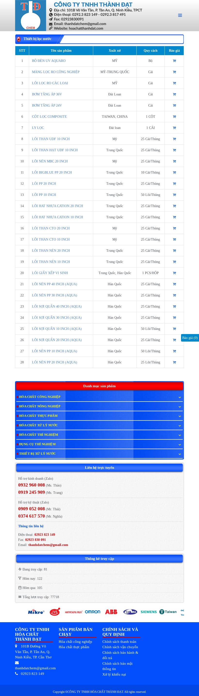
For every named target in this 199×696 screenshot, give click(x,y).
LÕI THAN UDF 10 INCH (51, 139)
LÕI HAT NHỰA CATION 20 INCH (57, 206)
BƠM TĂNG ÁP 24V (47, 105)
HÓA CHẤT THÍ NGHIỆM (38, 434)
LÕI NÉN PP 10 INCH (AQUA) (54, 351)
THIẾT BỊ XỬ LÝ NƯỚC (37, 453)
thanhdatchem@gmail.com (48, 545)
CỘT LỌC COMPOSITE (49, 116)
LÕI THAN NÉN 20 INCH (51, 250)
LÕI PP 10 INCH (44, 195)
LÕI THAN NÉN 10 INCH (51, 262)
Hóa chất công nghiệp (75, 642)
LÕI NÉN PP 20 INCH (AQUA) (54, 362)
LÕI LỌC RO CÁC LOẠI (50, 83)
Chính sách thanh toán (119, 642)
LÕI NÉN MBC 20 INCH (50, 161)
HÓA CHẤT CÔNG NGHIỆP (40, 397)
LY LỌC (38, 128)
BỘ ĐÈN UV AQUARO (49, 61)
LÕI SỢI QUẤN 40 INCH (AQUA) (57, 306)
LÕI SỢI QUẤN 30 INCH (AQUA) (57, 317)
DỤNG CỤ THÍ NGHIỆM (37, 444)
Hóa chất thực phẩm (74, 647)
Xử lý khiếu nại (114, 674)
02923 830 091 (35, 540)
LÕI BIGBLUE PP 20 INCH (52, 172)
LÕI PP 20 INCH (44, 183)
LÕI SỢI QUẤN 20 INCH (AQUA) (57, 340)
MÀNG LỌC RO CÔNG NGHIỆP (56, 72)
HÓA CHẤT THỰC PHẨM (38, 416)
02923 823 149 (44, 535)
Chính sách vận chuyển (120, 647)
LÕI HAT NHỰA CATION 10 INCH (57, 217)
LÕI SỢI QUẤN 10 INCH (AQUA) (57, 329)
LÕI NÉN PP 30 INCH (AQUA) (54, 295)
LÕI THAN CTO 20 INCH (51, 228)
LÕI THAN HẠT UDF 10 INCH (55, 150)
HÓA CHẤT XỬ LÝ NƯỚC (38, 425)
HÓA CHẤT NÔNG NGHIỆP (40, 406)
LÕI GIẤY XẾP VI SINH (50, 273)
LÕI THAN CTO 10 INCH (51, 239)
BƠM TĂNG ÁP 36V (47, 94)
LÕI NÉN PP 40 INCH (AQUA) (54, 284)
